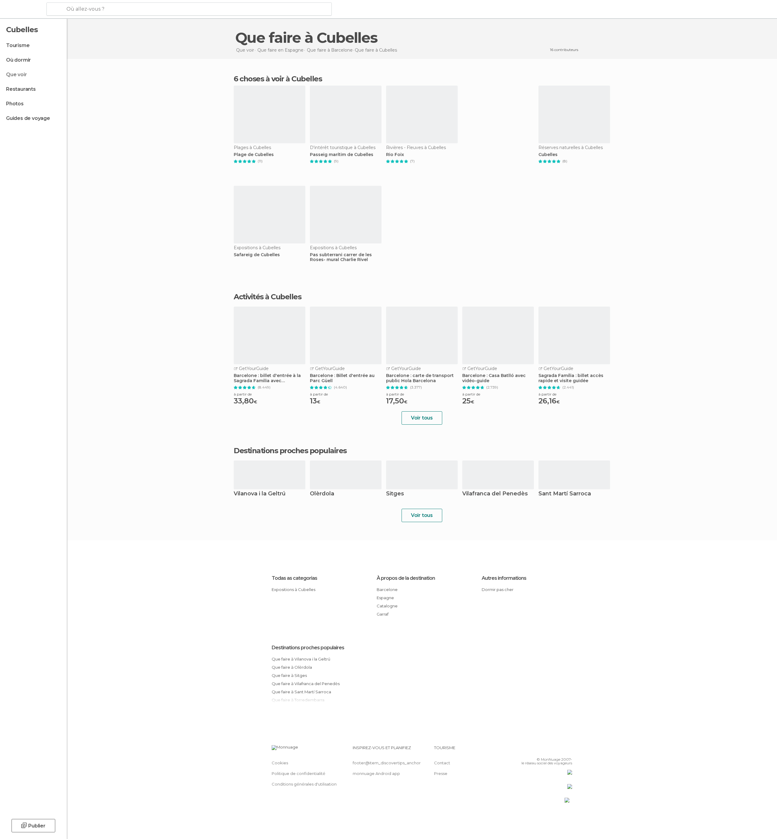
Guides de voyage (28, 118)
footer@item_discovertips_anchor (387, 762)
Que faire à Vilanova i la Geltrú (301, 659)
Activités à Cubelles (267, 297)
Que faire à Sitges (289, 675)
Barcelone (387, 589)
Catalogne (387, 605)
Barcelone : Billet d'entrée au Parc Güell (342, 378)
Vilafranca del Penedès (495, 494)
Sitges (395, 494)
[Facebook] (537, 750)
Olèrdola (322, 494)
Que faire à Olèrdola (292, 667)
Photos (15, 104)
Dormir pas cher (498, 589)
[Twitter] (547, 750)
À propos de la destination (406, 578)
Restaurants (21, 89)
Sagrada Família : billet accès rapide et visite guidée (570, 378)
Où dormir (18, 60)
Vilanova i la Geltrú (260, 494)
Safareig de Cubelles (257, 254)
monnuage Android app (376, 773)
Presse (440, 773)
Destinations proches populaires (290, 450)
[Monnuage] (22, 9)
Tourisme (17, 45)
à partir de (243, 394)
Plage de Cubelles (254, 154)
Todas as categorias (294, 578)
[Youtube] (567, 750)
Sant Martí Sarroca (564, 494)
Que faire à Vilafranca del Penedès (306, 683)
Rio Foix (395, 154)
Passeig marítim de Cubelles (341, 154)
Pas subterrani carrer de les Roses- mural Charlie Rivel (341, 257)
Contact (442, 762)
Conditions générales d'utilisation (304, 784)
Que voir (16, 74)
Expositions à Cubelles (293, 589)
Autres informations (504, 578)
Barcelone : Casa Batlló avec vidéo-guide (494, 378)
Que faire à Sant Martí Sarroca (301, 691)
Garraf (382, 614)
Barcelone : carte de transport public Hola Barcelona (420, 378)
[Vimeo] (557, 750)
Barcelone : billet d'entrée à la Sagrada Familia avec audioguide (267, 378)
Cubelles (548, 154)
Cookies (280, 762)
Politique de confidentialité (298, 773)
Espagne (385, 597)
